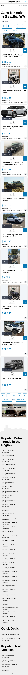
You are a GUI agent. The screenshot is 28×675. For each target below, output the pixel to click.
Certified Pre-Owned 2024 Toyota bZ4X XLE (12, 343)
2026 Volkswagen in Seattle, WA (10, 608)
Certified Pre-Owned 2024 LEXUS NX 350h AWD (12, 56)
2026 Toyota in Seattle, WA (8, 474)
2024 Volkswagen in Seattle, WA (10, 536)
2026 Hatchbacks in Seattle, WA (9, 581)
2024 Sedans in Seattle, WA (8, 478)
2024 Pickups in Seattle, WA (8, 550)
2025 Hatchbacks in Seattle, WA (9, 577)
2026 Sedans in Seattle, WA (8, 559)
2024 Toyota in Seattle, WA (8, 465)
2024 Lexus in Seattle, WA (8, 496)
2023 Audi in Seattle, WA (8, 541)
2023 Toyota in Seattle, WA (8, 500)
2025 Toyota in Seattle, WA (8, 469)
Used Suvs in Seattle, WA (8, 656)
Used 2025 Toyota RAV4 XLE (14, 378)
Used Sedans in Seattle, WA (8, 660)
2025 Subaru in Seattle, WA (8, 509)
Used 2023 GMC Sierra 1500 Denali (14, 92)
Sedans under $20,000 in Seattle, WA (11, 639)
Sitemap (14, 673)
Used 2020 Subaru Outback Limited (13, 199)
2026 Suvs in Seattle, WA (8, 483)
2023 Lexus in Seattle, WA (8, 487)
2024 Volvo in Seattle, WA (8, 563)
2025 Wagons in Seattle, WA (9, 599)
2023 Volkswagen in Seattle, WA (10, 518)
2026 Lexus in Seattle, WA (8, 568)
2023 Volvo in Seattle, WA (8, 545)
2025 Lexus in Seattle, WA (8, 514)
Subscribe (25, 5)
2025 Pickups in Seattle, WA (8, 594)
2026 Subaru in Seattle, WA (8, 612)
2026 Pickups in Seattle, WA (8, 603)
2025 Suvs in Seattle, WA (8, 451)
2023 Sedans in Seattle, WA (8, 527)
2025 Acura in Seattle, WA (8, 554)
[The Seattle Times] (14, 2)
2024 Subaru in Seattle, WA (8, 532)
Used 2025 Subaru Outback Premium (13, 307)
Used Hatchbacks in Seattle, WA (9, 665)
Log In (20, 5)
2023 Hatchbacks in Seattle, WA (9, 523)
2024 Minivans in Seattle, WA (9, 586)
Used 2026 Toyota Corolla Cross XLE (12, 128)
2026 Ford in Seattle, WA (8, 621)
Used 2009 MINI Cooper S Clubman (13, 271)
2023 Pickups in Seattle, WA (8, 590)
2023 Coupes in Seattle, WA (8, 617)
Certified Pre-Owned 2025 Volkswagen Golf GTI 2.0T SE (13, 164)
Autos (2, 5)
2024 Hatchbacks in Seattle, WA (9, 572)
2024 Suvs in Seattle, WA (8, 456)
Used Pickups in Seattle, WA (8, 669)
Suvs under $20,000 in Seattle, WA (10, 635)
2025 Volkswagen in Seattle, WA (10, 492)
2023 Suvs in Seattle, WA (8, 460)
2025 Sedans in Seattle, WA (8, 505)
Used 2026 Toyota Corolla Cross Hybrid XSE (12, 235)
